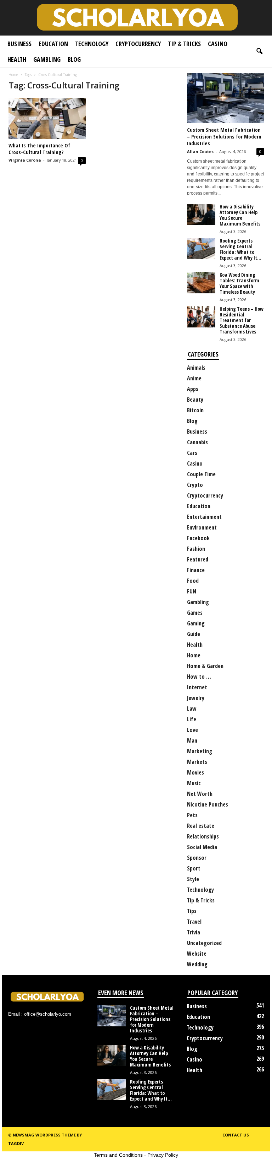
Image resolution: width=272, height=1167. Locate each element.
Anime (194, 378)
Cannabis (197, 442)
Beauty (195, 399)
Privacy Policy (162, 1155)
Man (192, 740)
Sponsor (196, 858)
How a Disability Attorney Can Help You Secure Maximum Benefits (240, 215)
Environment (202, 527)
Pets (192, 815)
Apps (192, 389)
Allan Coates (200, 151)
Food (193, 581)
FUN (191, 591)
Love (192, 730)
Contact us (235, 1135)
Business (19, 43)
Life (191, 719)
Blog (74, 59)
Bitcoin (195, 410)
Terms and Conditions (118, 1155)
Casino (217, 43)
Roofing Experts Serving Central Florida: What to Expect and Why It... (240, 249)
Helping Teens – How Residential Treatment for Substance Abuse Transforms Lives (242, 320)
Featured (197, 559)
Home (13, 74)
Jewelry (195, 698)
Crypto (195, 485)
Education (53, 43)
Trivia (193, 932)
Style (193, 879)
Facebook (198, 538)
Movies (195, 772)
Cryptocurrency (138, 43)
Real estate (200, 826)
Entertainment (204, 517)
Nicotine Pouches (207, 804)
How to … (199, 676)
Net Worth (199, 794)
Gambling (47, 59)
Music (194, 783)
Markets (197, 762)
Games (195, 613)
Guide (193, 634)
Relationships (203, 836)
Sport (193, 868)
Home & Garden (205, 666)
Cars (192, 453)
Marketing (199, 751)
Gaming (196, 623)
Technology (91, 43)
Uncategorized (204, 943)
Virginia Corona (24, 160)
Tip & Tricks (184, 43)
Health (16, 59)
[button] (259, 51)
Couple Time (201, 474)
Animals (196, 367)
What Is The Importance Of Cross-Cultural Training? (39, 149)
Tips (192, 911)
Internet (197, 687)
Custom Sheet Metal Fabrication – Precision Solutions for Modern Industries (224, 136)
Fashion (196, 549)
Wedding (197, 964)
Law (192, 708)
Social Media (202, 847)
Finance (196, 570)
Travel (194, 922)
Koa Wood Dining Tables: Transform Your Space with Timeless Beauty (239, 283)
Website (196, 953)
